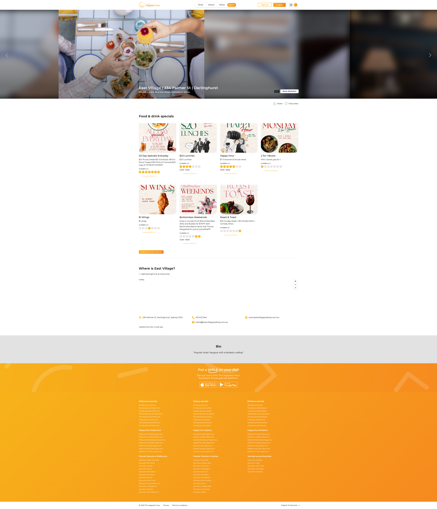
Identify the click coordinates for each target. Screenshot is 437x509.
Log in (279, 5)
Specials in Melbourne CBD (149, 460)
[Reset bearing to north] (295, 287)
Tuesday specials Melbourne (149, 411)
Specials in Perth (254, 463)
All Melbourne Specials (147, 405)
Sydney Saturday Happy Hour (204, 449)
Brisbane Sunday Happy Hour (258, 451)
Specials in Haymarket (201, 489)
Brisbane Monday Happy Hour (259, 434)
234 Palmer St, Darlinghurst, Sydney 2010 (162, 317)
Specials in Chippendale (202, 486)
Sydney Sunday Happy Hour (203, 451)
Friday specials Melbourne (148, 420)
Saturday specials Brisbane (257, 422)
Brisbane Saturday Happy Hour (259, 449)
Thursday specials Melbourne (149, 417)
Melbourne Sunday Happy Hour (150, 451)
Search (232, 5)
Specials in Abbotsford (147, 472)
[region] (218, 295)
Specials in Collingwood (147, 486)
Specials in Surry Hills (200, 460)
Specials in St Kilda (146, 466)
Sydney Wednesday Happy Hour (205, 440)
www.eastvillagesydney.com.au (264, 317)
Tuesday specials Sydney (202, 411)
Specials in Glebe (199, 492)
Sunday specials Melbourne (149, 425)
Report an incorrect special (151, 252)
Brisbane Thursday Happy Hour (259, 443)
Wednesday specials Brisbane (259, 414)
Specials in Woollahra (201, 475)
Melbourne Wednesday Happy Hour (152, 440)
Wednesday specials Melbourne (151, 414)
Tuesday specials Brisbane (257, 411)
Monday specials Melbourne (149, 408)
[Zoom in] (295, 281)
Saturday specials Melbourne (149, 422)
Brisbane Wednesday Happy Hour (260, 440)
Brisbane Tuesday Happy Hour (259, 437)
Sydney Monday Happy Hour (203, 434)
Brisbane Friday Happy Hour (258, 446)
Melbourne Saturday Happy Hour (151, 449)
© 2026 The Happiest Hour (149, 505)
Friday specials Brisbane (256, 420)
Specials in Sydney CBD (202, 463)
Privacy (166, 505)
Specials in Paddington (201, 469)
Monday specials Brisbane (257, 408)
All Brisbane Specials (255, 405)
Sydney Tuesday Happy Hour (203, 437)
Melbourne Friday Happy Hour (150, 446)
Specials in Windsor (146, 489)
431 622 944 (201, 317)
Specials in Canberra (255, 472)
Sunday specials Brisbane (257, 425)
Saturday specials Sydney (202, 422)
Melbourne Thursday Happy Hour (151, 443)
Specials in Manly (199, 483)
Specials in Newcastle (256, 469)
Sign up (264, 5)
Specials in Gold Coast (256, 466)
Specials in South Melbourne (149, 483)
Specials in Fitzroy (145, 469)
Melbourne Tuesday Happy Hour (151, 437)
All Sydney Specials (200, 405)
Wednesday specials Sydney (203, 414)
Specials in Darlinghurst (201, 477)
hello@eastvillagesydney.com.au (212, 322)
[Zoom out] (295, 284)
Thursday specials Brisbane (257, 417)
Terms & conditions (179, 505)
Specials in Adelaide (255, 460)
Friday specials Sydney (201, 420)
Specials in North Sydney (202, 480)
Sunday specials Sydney (202, 425)
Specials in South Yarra (147, 480)
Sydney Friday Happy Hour (203, 446)
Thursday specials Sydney (202, 417)
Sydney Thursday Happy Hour (204, 443)
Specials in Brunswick (147, 475)
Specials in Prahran (146, 477)
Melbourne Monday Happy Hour (151, 434)
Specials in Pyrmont (200, 472)
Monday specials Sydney (202, 408)
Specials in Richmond (147, 463)
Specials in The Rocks (201, 466)
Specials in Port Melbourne (149, 492)
